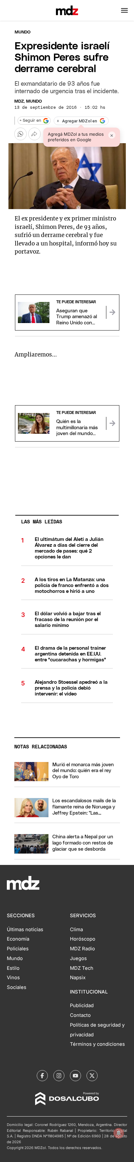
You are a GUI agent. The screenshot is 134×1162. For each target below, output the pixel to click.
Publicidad (82, 1005)
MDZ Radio (82, 949)
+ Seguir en (30, 121)
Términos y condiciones (97, 1044)
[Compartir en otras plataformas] (34, 134)
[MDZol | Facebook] (42, 1075)
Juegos (78, 958)
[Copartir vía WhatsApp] (20, 134)
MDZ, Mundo (28, 101)
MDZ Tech (81, 968)
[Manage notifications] (119, 1133)
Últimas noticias (25, 929)
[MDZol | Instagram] (59, 1075)
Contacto (80, 1015)
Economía (18, 939)
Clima (76, 929)
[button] (124, 10)
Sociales (16, 987)
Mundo (23, 32)
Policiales (18, 949)
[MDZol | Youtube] (75, 1075)
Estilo (13, 968)
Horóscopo (82, 939)
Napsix (78, 978)
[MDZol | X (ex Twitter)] (92, 1075)
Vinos (13, 978)
